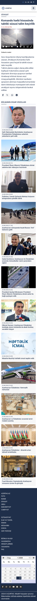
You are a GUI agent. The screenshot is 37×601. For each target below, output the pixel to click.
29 (34, 578)
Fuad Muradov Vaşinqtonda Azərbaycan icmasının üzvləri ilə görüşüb (17, 482)
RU (26, 2)
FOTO (3, 496)
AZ (23, 2)
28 (29, 578)
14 (29, 572)
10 (10, 572)
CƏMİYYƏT (5, 510)
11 (15, 572)
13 (25, 572)
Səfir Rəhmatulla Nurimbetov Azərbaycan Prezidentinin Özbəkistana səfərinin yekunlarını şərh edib (17, 134)
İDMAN (3, 523)
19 (20, 575)
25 (15, 578)
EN (28, 2)
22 (34, 575)
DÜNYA (3, 528)
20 (25, 575)
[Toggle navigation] (32, 8)
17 (10, 575)
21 (29, 575)
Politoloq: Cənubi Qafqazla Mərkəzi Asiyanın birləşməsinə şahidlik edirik (18, 197)
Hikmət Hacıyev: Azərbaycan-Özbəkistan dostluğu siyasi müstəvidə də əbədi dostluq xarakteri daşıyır (17, 327)
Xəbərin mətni (6, 52)
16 (5, 575)
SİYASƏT (5, 15)
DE (31, 2)
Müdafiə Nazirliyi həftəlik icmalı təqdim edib (18, 358)
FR (33, 2)
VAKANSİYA (5, 547)
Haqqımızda (6, 541)
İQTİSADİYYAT (6, 517)
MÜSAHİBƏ (5, 525)
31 (10, 581)
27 (25, 578)
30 (5, 581)
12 (20, 572)
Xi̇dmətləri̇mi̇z (7, 544)
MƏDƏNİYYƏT (6, 507)
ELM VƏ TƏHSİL (6, 520)
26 (20, 578)
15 (34, 572)
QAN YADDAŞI (6, 531)
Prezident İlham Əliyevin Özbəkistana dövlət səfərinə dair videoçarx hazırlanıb (18, 166)
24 (10, 578)
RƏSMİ (3, 499)
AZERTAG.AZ (5, 493)
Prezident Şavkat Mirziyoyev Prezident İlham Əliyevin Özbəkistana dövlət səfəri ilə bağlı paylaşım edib (17, 294)
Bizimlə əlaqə (6, 538)
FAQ (2, 549)
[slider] (6, 47)
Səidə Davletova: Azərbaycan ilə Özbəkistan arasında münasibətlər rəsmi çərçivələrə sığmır (18, 261)
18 (15, 575)
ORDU (3, 504)
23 (5, 578)
